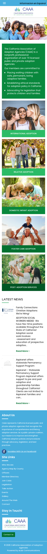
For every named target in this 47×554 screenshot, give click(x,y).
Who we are (7, 464)
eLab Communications (29, 550)
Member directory (10, 476)
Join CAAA (6, 480)
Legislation (7, 484)
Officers (5, 472)
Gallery (5, 496)
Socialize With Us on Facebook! (22, 451)
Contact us (8, 534)
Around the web (9, 500)
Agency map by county (12, 468)
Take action (7, 488)
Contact (6, 504)
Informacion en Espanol (33, 3)
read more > (23, 351)
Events (5, 492)
